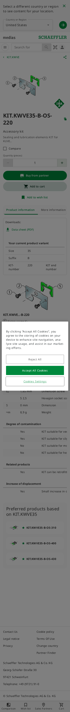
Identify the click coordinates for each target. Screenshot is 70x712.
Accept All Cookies (35, 370)
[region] (35, 356)
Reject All (35, 359)
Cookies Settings (35, 381)
